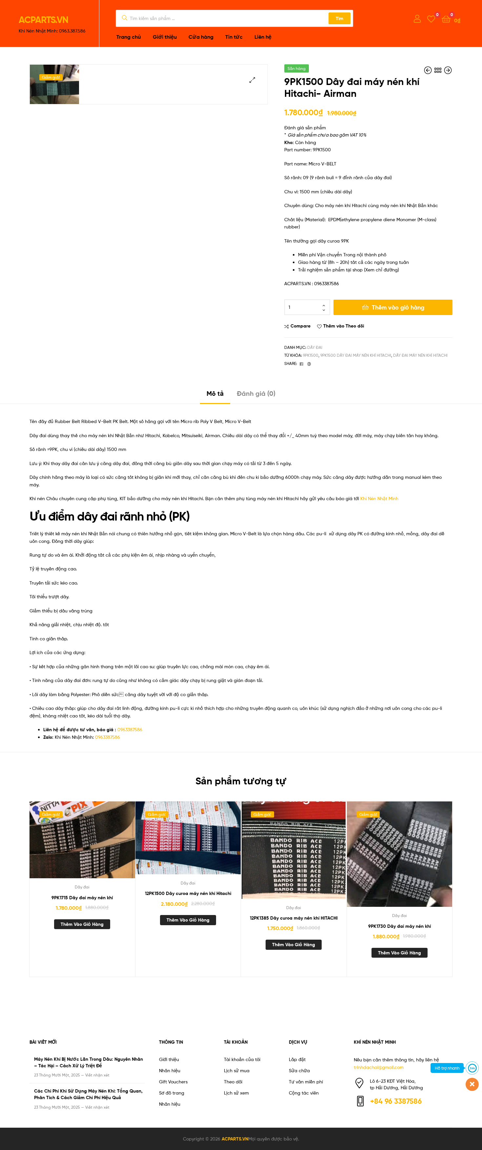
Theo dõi (233, 1081)
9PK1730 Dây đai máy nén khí (399, 926)
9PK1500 (310, 355)
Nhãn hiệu (169, 1070)
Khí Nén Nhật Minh (379, 498)
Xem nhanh (98, 844)
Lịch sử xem (236, 1093)
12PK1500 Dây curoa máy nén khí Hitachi (188, 893)
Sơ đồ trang (171, 1093)
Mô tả (215, 393)
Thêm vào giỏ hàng (398, 307)
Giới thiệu (169, 1059)
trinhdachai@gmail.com (379, 1067)
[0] (431, 18)
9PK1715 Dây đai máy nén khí (82, 898)
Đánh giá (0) (256, 393)
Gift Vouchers (173, 1081)
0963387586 (129, 729)
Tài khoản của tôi (242, 1059)
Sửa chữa (299, 1070)
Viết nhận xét (97, 1075)
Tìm (339, 18)
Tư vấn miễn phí (306, 1081)
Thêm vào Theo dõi (343, 326)
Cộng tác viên (304, 1093)
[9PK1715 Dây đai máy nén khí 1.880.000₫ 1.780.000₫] (447, 70)
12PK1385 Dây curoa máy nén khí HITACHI (294, 918)
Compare (301, 326)
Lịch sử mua (237, 1070)
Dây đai (314, 347)
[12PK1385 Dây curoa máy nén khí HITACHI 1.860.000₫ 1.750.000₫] (428, 70)
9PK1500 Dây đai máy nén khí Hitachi (355, 355)
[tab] (215, 396)
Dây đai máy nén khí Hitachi (420, 355)
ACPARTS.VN (43, 19)
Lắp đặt (297, 1059)
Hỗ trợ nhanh (447, 1068)
